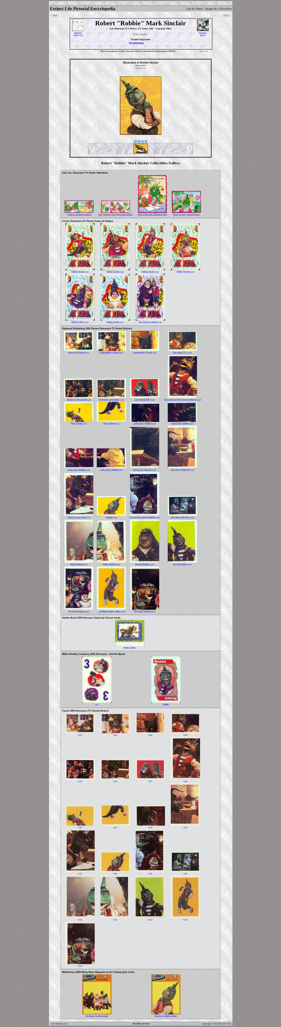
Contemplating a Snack (111, 352)
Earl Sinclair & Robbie (150, 322)
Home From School (78, 352)
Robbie (166, 704)
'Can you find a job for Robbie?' (144, 517)
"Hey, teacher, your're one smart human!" (115, 215)
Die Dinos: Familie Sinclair (97, 1016)
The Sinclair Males (78, 611)
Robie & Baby (130, 647)
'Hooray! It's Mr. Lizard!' (79, 399)
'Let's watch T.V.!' (182, 352)
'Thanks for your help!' (78, 517)
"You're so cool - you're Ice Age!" (186, 215)
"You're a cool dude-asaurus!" (79, 215)
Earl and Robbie (144, 564)
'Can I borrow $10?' (144, 399)
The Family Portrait (144, 611)
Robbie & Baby (80, 322)
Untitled (111, 517)
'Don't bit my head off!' (144, 470)
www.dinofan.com (59, 1023)
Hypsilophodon (136, 43)
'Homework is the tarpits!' (111, 399)
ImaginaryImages (203, 34)
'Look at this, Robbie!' (144, 423)
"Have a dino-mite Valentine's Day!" (152, 215)
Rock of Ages (79, 423)
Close (55, 15)
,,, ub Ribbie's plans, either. (111, 611)
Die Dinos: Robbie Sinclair (166, 1016)
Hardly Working (78, 564)
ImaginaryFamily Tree (78, 34)
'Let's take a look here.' (182, 517)
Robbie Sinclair (80, 272)
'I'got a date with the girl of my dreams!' (182, 399)
